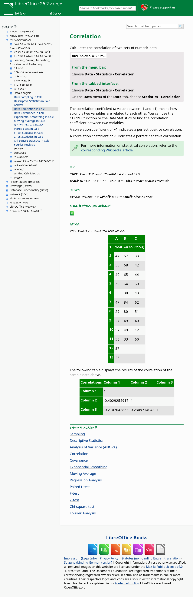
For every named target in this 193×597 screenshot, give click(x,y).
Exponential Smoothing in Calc (34, 117)
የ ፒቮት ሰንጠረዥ (23, 84)
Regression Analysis (86, 480)
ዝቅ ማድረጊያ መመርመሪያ (28, 125)
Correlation (79, 453)
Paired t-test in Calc (26, 128)
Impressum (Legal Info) (80, 558)
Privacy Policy (109, 558)
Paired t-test (80, 486)
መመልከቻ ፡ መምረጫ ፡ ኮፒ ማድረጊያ (34, 161)
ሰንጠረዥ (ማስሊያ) (20, 39)
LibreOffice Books (126, 537)
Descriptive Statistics (86, 440)
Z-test (74, 499)
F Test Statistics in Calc (28, 132)
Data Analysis (22, 93)
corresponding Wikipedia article (107, 150)
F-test (74, 493)
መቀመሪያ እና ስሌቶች (25, 165)
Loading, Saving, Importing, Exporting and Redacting (30, 62)
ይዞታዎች (9, 26)
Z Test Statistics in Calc (28, 136)
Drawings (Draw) (21, 186)
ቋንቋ (53, 13)
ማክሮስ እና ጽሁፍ (19, 202)
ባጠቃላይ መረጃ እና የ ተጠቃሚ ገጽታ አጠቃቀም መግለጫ (31, 46)
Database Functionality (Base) (29, 190)
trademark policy (127, 583)
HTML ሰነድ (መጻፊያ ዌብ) (24, 35)
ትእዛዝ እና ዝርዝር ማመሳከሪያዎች (32, 52)
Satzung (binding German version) (88, 562)
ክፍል (18, 13)
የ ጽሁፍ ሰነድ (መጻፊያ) (22, 31)
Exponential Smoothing (88, 466)
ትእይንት (18, 148)
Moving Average (83, 473)
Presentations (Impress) (25, 181)
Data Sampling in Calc (28, 97)
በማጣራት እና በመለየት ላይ (28, 72)
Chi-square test (82, 506)
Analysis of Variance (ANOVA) (93, 447)
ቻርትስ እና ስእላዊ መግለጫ (24, 198)
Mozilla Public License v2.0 (164, 567)
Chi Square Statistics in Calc (31, 140)
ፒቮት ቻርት (20, 89)
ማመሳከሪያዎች (22, 157)
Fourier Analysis (24, 144)
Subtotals (20, 152)
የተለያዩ (18, 177)
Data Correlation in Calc (29, 109)
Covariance (79, 460)
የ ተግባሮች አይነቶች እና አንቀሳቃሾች (33, 56)
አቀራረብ (19, 68)
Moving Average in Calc (29, 121)
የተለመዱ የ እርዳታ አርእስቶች (26, 211)
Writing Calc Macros (27, 173)
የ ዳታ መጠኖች (22, 80)
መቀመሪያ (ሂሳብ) (19, 194)
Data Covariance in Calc (29, 113)
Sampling (77, 433)
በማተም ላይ (20, 76)
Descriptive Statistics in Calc (32, 101)
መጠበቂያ (19, 169)
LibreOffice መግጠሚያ (23, 206)
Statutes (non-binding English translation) (151, 558)
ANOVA (19, 105)
